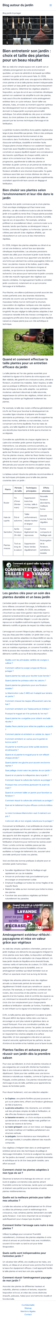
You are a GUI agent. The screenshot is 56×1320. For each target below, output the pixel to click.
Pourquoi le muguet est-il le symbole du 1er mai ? (26, 713)
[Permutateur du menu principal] (50, 5)
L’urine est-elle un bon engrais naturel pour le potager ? (29, 821)
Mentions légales (28, 1311)
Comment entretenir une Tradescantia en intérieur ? (27, 709)
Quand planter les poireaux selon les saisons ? (25, 680)
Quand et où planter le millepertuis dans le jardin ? (27, 775)
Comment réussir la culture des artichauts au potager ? (29, 800)
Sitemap (28, 1308)
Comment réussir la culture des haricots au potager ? (28, 780)
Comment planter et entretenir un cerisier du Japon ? (28, 734)
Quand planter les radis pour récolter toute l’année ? (27, 676)
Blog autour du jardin (18, 5)
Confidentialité (28, 1305)
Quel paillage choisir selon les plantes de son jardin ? (28, 770)
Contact (28, 1314)
